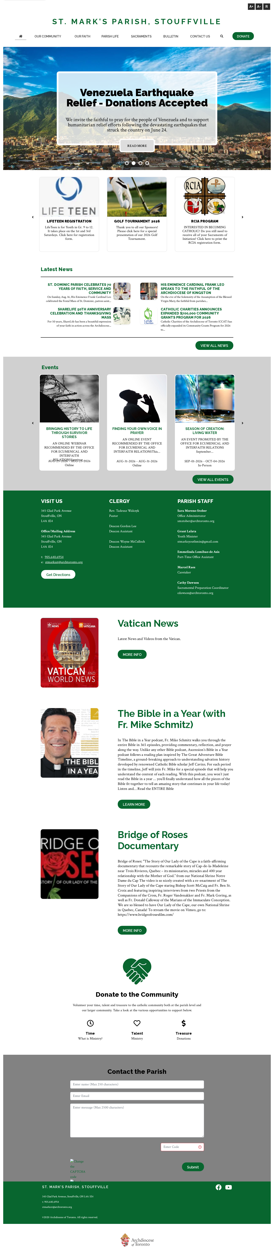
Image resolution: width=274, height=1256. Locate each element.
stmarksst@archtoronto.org (64, 562)
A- (259, 6)
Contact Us (200, 36)
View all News (214, 346)
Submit (193, 1167)
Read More (137, 146)
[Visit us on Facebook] (219, 1188)
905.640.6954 (54, 557)
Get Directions (58, 575)
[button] (127, 163)
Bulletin (170, 36)
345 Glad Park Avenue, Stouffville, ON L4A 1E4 (67, 1196)
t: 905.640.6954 (50, 1202)
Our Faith (82, 36)
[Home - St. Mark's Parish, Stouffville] (20, 36)
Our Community (47, 36)
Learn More (134, 805)
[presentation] (32, 217)
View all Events (213, 480)
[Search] (221, 36)
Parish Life (110, 36)
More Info (132, 655)
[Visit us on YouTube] (228, 1188)
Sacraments (141, 36)
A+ (251, 6)
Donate (243, 36)
